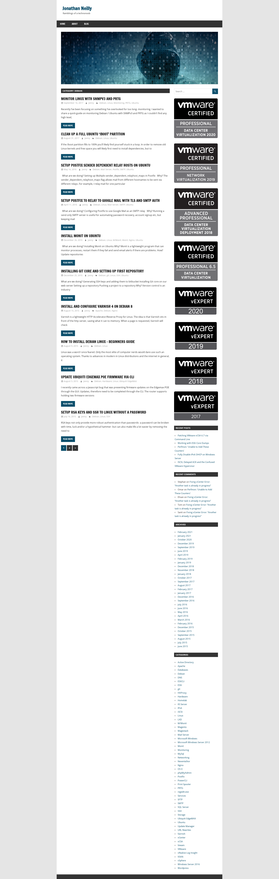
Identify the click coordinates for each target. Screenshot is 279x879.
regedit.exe (183, 791)
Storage (181, 814)
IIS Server (182, 704)
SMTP (122, 169)
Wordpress (183, 868)
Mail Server (106, 169)
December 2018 (186, 566)
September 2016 (186, 600)
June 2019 (183, 551)
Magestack (183, 730)
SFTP (180, 799)
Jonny (91, 102)
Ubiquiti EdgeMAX (128, 381)
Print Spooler (184, 784)
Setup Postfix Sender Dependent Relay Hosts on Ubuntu (105, 165)
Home (62, 23)
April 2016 (183, 615)
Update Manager (186, 826)
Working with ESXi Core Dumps (193, 443)
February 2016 (185, 623)
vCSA (180, 841)
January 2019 (184, 562)
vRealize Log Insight (187, 852)
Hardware (107, 381)
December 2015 (186, 627)
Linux (110, 102)
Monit (125, 240)
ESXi (180, 685)
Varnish (181, 833)
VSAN (180, 856)
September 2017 (186, 581)
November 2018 (186, 570)
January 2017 (184, 593)
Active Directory (186, 662)
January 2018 (184, 573)
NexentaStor (184, 761)
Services (182, 795)
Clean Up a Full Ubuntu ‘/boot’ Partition (93, 134)
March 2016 (184, 619)
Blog (86, 23)
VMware (182, 848)
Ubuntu (135, 102)
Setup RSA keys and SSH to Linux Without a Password (103, 412)
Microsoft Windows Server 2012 (194, 742)
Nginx (132, 240)
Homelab (182, 700)
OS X (180, 768)
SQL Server (183, 807)
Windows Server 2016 (189, 864)
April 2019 (183, 554)
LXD (180, 719)
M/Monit (117, 240)
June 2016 (183, 608)
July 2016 (182, 604)
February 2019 (185, 558)
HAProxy (182, 692)
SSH (118, 275)
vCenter (181, 837)
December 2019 (186, 543)
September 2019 (186, 547)
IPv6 (180, 708)
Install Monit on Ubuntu (81, 235)
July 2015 (182, 642)
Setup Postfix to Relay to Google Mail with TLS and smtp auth (110, 200)
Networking (183, 757)
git (108, 275)
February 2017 (185, 589)
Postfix (116, 169)
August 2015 (184, 638)
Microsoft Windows (187, 738)
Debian (102, 102)
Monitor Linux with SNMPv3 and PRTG (91, 98)
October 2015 (185, 631)
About (75, 23)
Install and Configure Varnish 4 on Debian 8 (97, 306)
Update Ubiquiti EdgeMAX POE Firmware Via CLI (97, 376)
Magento (182, 727)
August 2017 (184, 585)
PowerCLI (182, 780)
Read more (68, 125)
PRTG (127, 102)
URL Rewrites (184, 829)
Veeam (181, 845)
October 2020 (185, 539)
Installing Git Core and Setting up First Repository (102, 271)
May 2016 (183, 612)
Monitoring (119, 102)
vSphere (182, 860)
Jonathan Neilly (77, 8)
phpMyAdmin (185, 772)
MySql (181, 753)
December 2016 (186, 596)
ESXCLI (181, 681)
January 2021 (184, 535)
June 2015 (183, 646)
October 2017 (185, 577)
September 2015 (186, 634)
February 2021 (185, 532)
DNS (180, 677)
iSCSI (180, 711)
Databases (183, 669)
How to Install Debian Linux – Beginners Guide (98, 341)
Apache (99, 310)
